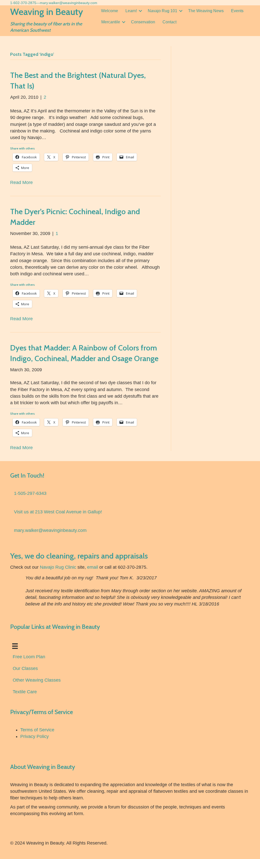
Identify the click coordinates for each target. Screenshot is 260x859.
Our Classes (25, 668)
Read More (21, 182)
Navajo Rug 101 (162, 11)
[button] (140, 10)
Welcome (109, 11)
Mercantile (110, 22)
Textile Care (25, 691)
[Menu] (15, 646)
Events (237, 11)
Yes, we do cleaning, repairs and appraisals (79, 556)
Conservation (143, 22)
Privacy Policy (34, 736)
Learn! (131, 11)
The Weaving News (206, 11)
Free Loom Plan (29, 656)
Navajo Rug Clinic (58, 567)
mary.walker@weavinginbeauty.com (68, 3)
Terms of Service (37, 729)
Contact (169, 22)
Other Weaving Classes (37, 680)
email (92, 567)
